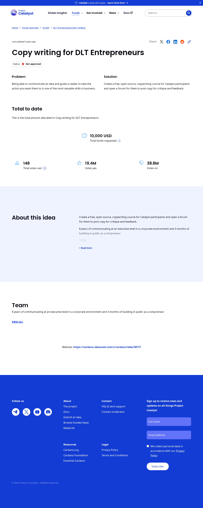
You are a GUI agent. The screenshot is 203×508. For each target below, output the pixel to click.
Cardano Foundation (75, 455)
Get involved (94, 13)
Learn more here (116, 2)
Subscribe (158, 466)
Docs (66, 412)
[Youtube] (37, 412)
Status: (27, 63)
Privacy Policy (110, 450)
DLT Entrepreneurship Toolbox (69, 27)
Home (15, 27)
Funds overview (30, 27)
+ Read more (85, 248)
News (112, 13)
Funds (76, 13)
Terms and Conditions (115, 455)
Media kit (69, 428)
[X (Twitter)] (26, 412)
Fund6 (46, 27)
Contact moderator (113, 412)
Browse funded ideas (76, 422)
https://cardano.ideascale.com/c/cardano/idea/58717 (107, 347)
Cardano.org (71, 450)
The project (70, 406)
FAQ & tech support (113, 406)
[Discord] (48, 412)
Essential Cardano (74, 460)
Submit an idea (72, 417)
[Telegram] (16, 412)
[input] (162, 13)
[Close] (200, 3)
